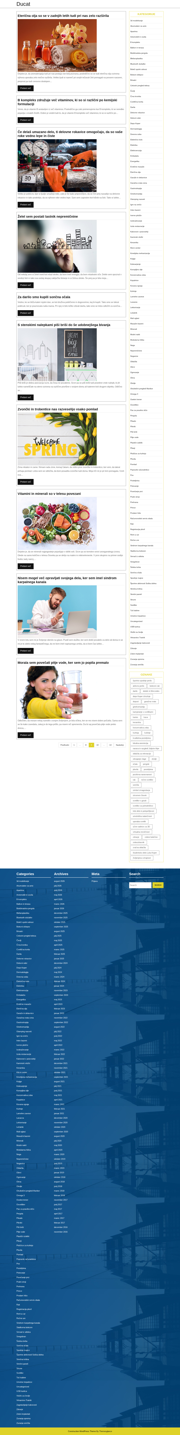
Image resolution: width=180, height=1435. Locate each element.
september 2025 (61, 927)
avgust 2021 (59, 1081)
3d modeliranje (136, 21)
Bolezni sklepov (136, 75)
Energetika (134, 161)
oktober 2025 (59, 922)
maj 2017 (58, 1209)
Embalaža (134, 156)
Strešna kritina (136, 589)
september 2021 (61, 1077)
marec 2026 (59, 904)
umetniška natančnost (142, 816)
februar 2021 (59, 1109)
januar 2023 (59, 1013)
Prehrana (134, 502)
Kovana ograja (136, 286)
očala (135, 764)
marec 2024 (59, 977)
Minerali (133, 329)
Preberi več (25, 88)
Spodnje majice (136, 578)
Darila (132, 107)
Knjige (132, 259)
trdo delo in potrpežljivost (143, 811)
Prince (133, 508)
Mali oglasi (134, 318)
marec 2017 (59, 1218)
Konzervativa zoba (138, 275)
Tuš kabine (134, 610)
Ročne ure (134, 540)
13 (110, 745)
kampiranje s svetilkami (143, 712)
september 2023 (61, 995)
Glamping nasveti (137, 199)
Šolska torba (135, 567)
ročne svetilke (147, 780)
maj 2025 (58, 940)
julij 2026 (57, 886)
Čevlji (132, 91)
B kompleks (135, 42)
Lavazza (133, 302)
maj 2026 (58, 895)
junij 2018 (58, 1186)
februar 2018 (59, 1195)
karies (135, 717)
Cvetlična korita (136, 102)
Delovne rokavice (137, 113)
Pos (131, 475)
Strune (133, 600)
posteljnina (148, 769)
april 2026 (58, 899)
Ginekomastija (136, 194)
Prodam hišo (135, 513)
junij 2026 (58, 890)
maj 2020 (58, 1145)
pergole (146, 764)
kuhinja (136, 733)
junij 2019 (58, 1163)
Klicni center (135, 248)
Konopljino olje (136, 269)
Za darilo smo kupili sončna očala (44, 297)
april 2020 (58, 1150)
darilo (135, 691)
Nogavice (134, 356)
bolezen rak (155, 686)
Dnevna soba (135, 134)
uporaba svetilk (139, 821)
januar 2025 (59, 958)
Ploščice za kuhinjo (138, 453)
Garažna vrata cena (138, 183)
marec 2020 (59, 1154)
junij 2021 (58, 1090)
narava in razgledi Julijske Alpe (146, 748)
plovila (135, 769)
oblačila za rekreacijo (142, 753)
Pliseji (132, 448)
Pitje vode (134, 437)
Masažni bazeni (136, 324)
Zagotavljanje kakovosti (140, 643)
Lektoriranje (135, 307)
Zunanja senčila (136, 665)
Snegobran (135, 562)
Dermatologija (136, 129)
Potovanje (134, 486)
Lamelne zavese (137, 297)
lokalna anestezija (140, 743)
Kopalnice (134, 280)
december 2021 (60, 1063)
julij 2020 (57, 1141)
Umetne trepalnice (138, 616)
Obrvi (132, 367)
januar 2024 (59, 986)
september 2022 (61, 1022)
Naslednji (120, 745)
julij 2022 (57, 1031)
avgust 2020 (59, 1136)
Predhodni (64, 745)
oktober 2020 (59, 1127)
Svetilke (133, 605)
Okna (132, 378)
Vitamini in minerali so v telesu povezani (49, 493)
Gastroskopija (136, 188)
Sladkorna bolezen (138, 551)
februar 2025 (59, 954)
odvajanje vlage (139, 759)
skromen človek (140, 795)
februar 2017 (59, 1223)
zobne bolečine (151, 837)
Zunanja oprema (137, 659)
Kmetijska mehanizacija (140, 253)
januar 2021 (59, 1113)
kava (146, 717)
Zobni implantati (137, 654)
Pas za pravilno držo (138, 410)
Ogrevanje (134, 372)
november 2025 (60, 917)
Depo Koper (135, 123)
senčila (136, 785)
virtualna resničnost (141, 832)
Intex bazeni (135, 210)
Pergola (133, 416)
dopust (136, 701)
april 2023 (58, 1004)
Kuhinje (133, 291)
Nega (132, 345)
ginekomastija (139, 707)
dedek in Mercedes (151, 691)
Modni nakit (135, 334)
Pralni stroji (135, 497)
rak (134, 780)
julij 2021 (57, 1086)
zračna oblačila (139, 847)
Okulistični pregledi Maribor (141, 389)
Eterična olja (135, 172)
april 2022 (58, 1045)
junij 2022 (58, 1036)
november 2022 (60, 1018)
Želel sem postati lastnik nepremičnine (48, 216)
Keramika (134, 242)
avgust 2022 (59, 1027)
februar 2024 (59, 981)
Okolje (133, 383)
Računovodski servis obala (141, 518)
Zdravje (133, 648)
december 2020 (60, 1118)
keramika (137, 722)
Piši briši (133, 432)
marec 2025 (59, 949)
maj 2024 (58, 972)
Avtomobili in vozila (138, 37)
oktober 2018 (59, 1177)
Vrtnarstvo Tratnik (137, 637)
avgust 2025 (59, 931)
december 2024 (60, 963)
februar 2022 (59, 1054)
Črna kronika (135, 96)
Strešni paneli (136, 594)
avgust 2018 (59, 1182)
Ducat (23, 4)
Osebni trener (136, 399)
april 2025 (58, 945)
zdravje (136, 837)
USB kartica (135, 627)
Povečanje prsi (136, 491)
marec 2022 (59, 1050)
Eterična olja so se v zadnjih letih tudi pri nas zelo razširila (63, 16)
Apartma (133, 31)
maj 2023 (58, 999)
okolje (154, 759)
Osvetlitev (134, 405)
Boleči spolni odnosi (138, 69)
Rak (132, 524)
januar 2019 (59, 1172)
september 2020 (61, 1131)
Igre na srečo (135, 205)
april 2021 (58, 1100)
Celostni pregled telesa (139, 85)
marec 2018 (59, 1191)
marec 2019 (59, 1168)
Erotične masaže (137, 167)
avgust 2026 (59, 881)
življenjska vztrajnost (142, 858)
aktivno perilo (138, 686)
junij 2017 (58, 1204)
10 (97, 745)
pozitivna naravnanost (142, 774)
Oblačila (133, 361)
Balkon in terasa (137, 48)
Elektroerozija (136, 150)
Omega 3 (134, 394)
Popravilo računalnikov (139, 470)
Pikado (133, 421)
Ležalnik (133, 313)
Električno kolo (136, 140)
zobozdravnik (138, 842)
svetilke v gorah (139, 800)
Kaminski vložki (136, 237)
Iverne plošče (136, 215)
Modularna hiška (137, 340)
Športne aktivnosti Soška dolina (143, 583)
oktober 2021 (59, 1072)
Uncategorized (136, 621)
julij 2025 (57, 936)
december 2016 (60, 1227)
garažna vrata (150, 701)
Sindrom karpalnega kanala (141, 545)
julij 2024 (57, 968)
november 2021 (60, 1068)
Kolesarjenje (135, 264)
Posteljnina (134, 481)
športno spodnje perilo (142, 680)
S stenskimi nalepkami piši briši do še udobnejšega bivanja (64, 325)
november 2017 (60, 1200)
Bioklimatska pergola (139, 53)
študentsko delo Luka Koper (145, 853)
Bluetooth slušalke (137, 64)
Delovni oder (135, 118)
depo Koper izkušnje (141, 696)
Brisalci (133, 80)
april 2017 (58, 1213)
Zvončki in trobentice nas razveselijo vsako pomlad (58, 409)
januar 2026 (59, 908)
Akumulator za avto (138, 26)
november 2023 (60, 990)
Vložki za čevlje (136, 632)
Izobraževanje (136, 221)
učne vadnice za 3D (141, 826)
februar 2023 (59, 1008)
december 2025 (60, 913)
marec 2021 (59, 1104)
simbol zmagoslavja (141, 790)
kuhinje (147, 733)
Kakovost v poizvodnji (139, 232)
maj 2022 (58, 1040)
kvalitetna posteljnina (142, 738)
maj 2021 (58, 1095)
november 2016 (60, 1232)
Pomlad (133, 464)
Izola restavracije (137, 226)
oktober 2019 (59, 1159)
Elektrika (133, 145)
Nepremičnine (136, 351)
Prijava (95, 881)
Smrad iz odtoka (137, 556)
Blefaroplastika (136, 58)
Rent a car (134, 535)
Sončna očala (136, 573)
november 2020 (60, 1122)
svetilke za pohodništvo (143, 806)
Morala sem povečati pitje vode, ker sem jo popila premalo (63, 662)
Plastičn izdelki (136, 443)
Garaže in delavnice (138, 177)
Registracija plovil (137, 529)
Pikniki (133, 426)
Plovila (133, 459)
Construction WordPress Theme (82, 1431)
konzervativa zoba (141, 727)
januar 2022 (59, 1059)
